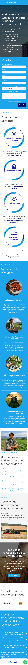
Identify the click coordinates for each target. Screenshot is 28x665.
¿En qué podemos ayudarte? (10, 91)
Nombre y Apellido (7, 64)
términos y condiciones (14, 101)
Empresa (4, 70)
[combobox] (4, 83)
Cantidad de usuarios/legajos (10, 86)
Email (4, 75)
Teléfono (4, 80)
